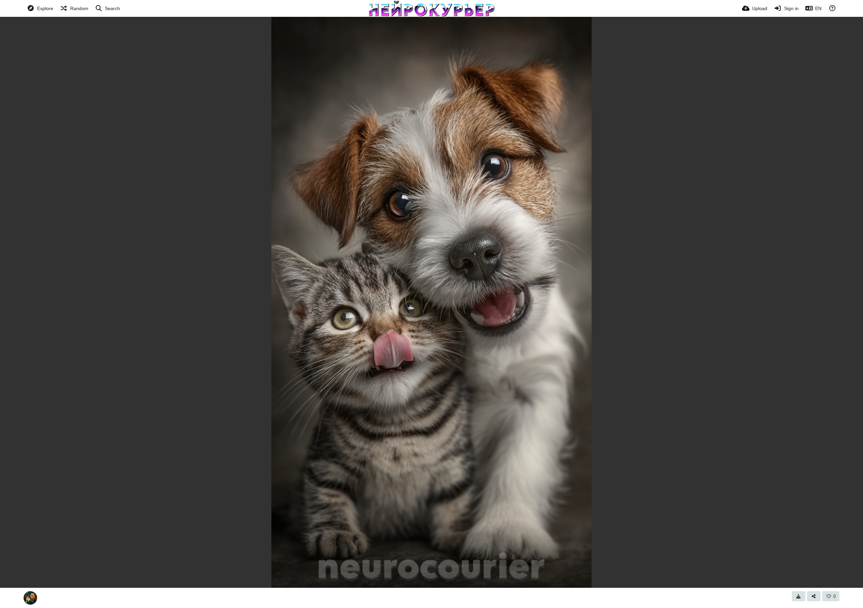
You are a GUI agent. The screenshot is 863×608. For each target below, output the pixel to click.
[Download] (798, 596)
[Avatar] (30, 598)
